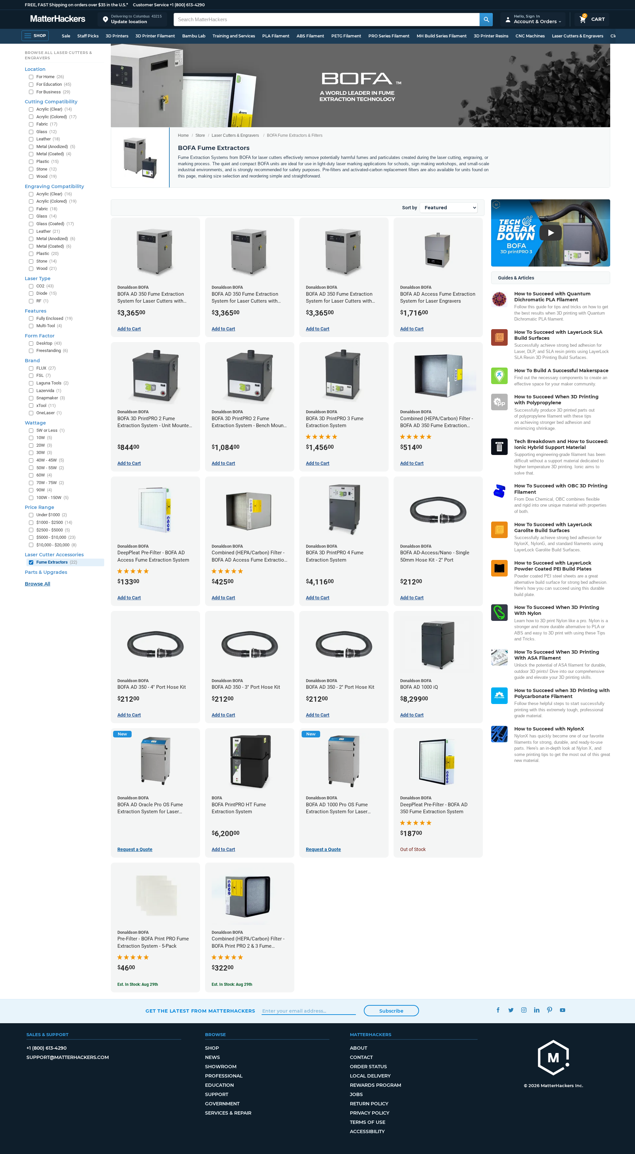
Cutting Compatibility (51, 102)
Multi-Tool (49, 325)
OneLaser (49, 412)
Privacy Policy (369, 1113)
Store (200, 135)
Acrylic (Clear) (54, 109)
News (212, 1057)
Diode (46, 293)
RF (42, 300)
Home (183, 135)
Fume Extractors (56, 562)
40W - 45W (50, 460)
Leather (48, 138)
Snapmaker (50, 397)
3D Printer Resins (491, 35)
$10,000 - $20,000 (56, 544)
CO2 (45, 285)
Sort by (409, 207)
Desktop (49, 343)
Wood (46, 176)
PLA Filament (275, 35)
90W (44, 489)
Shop (212, 1048)
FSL (43, 375)
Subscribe (391, 1011)
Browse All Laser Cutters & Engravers (58, 55)
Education (219, 1085)
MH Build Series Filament (442, 35)
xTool (46, 405)
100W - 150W (52, 497)
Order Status (368, 1067)
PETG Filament (346, 35)
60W (44, 475)
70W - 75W (50, 482)
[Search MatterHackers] (486, 19)
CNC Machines (530, 35)
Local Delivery (370, 1076)
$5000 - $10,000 (56, 537)
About (358, 1048)
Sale (66, 35)
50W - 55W (50, 467)
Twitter (511, 1010)
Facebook (498, 1010)
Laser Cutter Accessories (54, 555)
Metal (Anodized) (55, 146)
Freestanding (52, 350)
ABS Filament (310, 35)
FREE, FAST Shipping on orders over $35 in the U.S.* (76, 4)
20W (44, 445)
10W (44, 437)
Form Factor (40, 336)
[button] (132, 19)
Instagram (523, 1010)
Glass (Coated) (55, 223)
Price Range (39, 507)
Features (35, 311)
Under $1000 (51, 514)
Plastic (47, 161)
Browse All (37, 584)
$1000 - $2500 (54, 522)
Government (222, 1104)
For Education (53, 84)
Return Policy (369, 1104)
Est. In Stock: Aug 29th (137, 984)
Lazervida (49, 390)
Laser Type (38, 278)
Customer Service (151, 4)
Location (35, 69)
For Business (53, 91)
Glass (46, 131)
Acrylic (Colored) (56, 116)
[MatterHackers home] (58, 19)
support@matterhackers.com (67, 1057)
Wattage (35, 423)
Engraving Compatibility (54, 186)
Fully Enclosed (54, 318)
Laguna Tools (52, 382)
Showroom (220, 1067)
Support (216, 1094)
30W (44, 452)
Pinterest (549, 1010)
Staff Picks (88, 35)
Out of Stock (413, 849)
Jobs (356, 1094)
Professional (223, 1076)
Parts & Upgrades (46, 572)
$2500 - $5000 (53, 529)
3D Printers (117, 35)
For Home (50, 76)
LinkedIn (536, 1010)
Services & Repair (228, 1113)
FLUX (46, 368)
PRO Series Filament (388, 35)
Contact (361, 1057)
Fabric (47, 124)
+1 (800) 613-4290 (187, 4)
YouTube (562, 1010)
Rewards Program (375, 1085)
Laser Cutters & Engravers (577, 35)
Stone (46, 169)
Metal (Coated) (53, 153)
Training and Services (234, 35)
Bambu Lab (193, 35)
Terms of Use (367, 1122)
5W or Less (50, 430)
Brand (32, 361)
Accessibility (367, 1131)
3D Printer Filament (155, 35)
